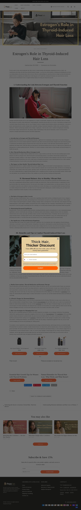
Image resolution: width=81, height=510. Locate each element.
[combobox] (25, 259)
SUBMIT (40, 268)
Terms (55, 264)
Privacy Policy (51, 264)
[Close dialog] (58, 239)
